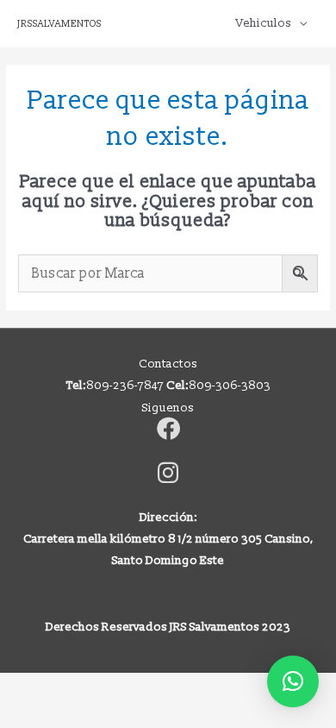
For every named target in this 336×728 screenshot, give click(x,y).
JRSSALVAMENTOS (59, 23)
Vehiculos (263, 23)
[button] (293, 681)
